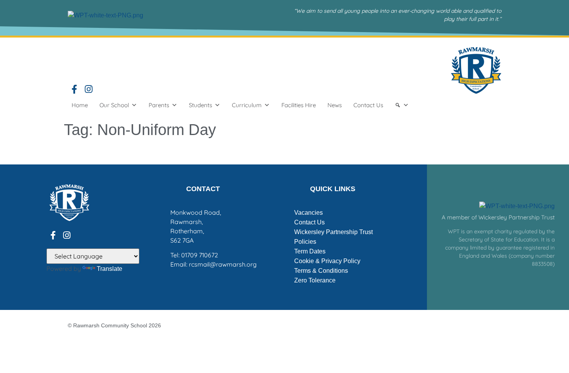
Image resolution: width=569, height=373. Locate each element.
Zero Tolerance (315, 280)
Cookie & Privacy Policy (327, 261)
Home (80, 105)
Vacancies (308, 212)
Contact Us (368, 105)
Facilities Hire (298, 105)
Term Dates (310, 251)
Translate (109, 268)
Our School (114, 105)
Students (200, 105)
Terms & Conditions (321, 270)
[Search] (402, 105)
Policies (305, 241)
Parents (159, 105)
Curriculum (247, 105)
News (334, 105)
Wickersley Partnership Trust (333, 232)
